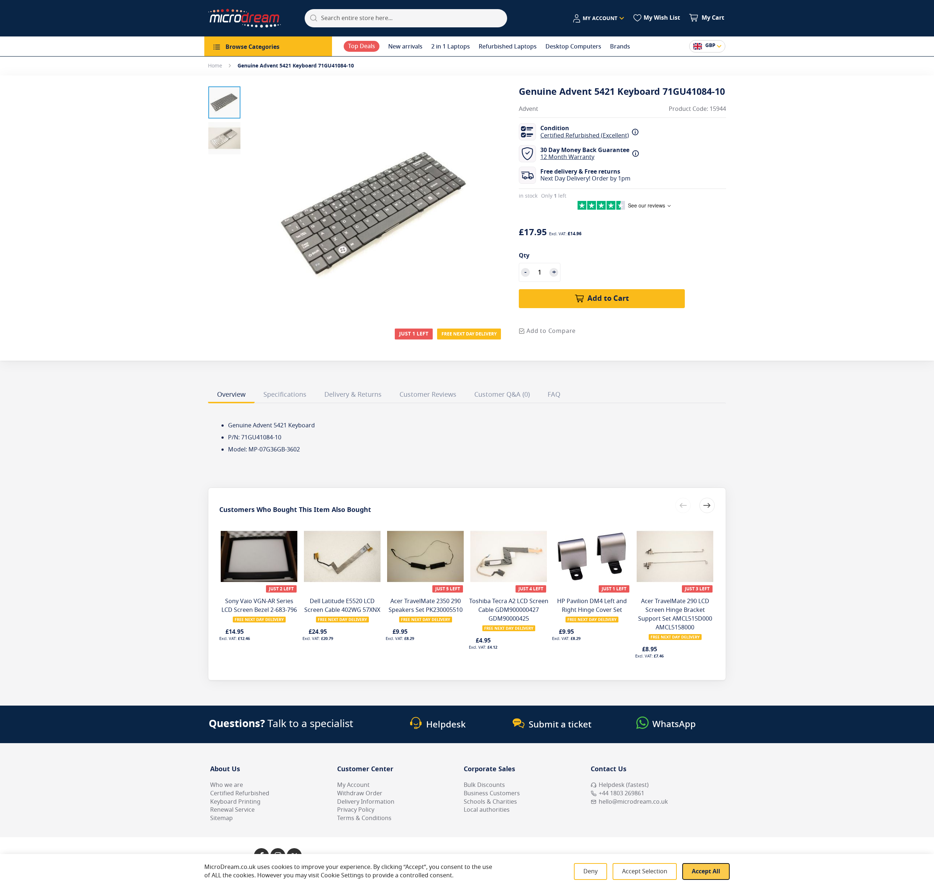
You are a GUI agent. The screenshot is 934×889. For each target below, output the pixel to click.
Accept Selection (644, 871)
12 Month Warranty (567, 157)
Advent (528, 109)
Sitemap (221, 818)
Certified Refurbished (239, 793)
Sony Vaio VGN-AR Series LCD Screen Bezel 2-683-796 (259, 605)
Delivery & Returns (353, 394)
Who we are (226, 785)
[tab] (231, 395)
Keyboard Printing (235, 801)
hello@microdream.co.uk (633, 801)
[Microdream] (244, 18)
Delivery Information (365, 801)
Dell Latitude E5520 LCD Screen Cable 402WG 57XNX (342, 605)
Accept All (706, 871)
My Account (353, 785)
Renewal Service (232, 809)
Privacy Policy (355, 809)
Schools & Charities (490, 801)
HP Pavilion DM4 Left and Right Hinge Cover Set (592, 605)
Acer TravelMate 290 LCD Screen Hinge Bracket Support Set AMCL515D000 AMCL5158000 (675, 614)
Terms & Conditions (364, 818)
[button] (598, 18)
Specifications (284, 394)
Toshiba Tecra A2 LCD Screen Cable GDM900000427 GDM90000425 (508, 610)
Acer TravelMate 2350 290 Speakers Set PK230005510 (426, 605)
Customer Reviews (428, 394)
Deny (590, 871)
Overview (231, 394)
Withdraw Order (359, 793)
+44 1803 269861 (621, 793)
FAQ (554, 394)
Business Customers (492, 793)
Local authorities (487, 809)
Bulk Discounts (484, 785)
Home (215, 66)
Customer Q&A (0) (502, 394)
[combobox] (406, 18)
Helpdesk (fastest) (624, 785)
